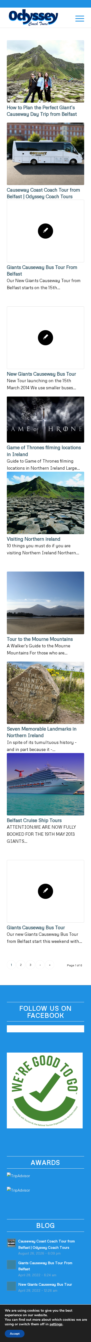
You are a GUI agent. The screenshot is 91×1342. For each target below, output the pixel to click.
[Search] (65, 17)
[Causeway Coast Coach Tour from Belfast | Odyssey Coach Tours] (45, 154)
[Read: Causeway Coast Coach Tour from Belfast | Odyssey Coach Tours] (11, 1242)
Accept (14, 1334)
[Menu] (77, 17)
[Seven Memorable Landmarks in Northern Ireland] (45, 693)
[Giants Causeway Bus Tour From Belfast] (45, 231)
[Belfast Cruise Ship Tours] (45, 784)
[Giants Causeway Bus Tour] (45, 891)
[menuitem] (65, 17)
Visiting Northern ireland (33, 539)
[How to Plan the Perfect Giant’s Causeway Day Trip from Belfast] (45, 71)
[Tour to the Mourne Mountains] (45, 603)
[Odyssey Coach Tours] (38, 17)
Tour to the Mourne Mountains (40, 639)
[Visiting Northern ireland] (45, 503)
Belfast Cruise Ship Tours (34, 820)
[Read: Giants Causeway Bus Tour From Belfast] (11, 1264)
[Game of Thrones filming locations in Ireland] (45, 419)
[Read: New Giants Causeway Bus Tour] (11, 1286)
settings (56, 1324)
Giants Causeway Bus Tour (36, 927)
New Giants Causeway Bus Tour (41, 374)
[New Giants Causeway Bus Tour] (45, 337)
